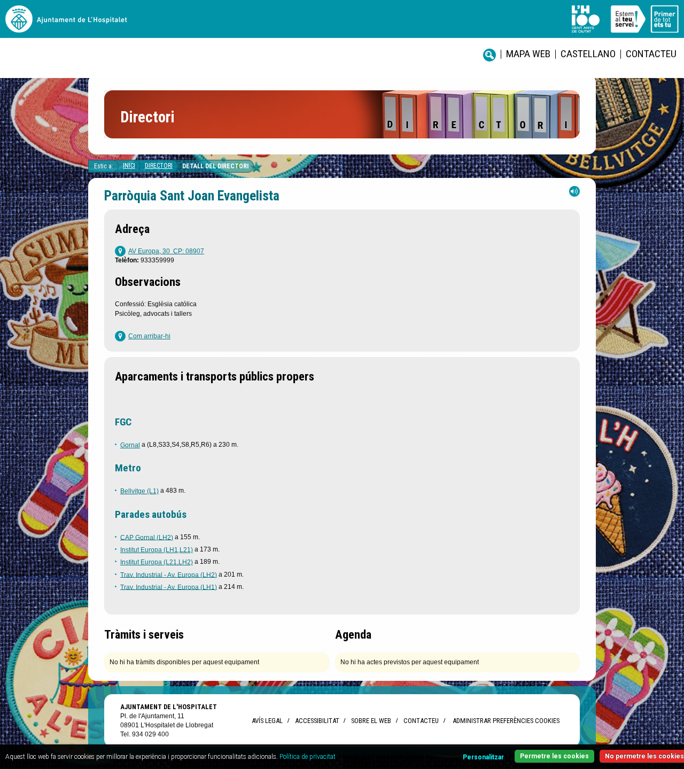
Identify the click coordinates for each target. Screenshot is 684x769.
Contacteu (651, 54)
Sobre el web (371, 721)
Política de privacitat (307, 756)
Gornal (130, 445)
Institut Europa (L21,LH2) (156, 562)
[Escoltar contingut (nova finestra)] (574, 193)
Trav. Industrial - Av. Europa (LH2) (168, 574)
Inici (129, 165)
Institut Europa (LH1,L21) (156, 550)
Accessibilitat (317, 721)
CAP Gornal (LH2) (146, 537)
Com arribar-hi (149, 336)
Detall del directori (215, 166)
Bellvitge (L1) (139, 491)
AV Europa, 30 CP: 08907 (166, 251)
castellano (588, 54)
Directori (159, 165)
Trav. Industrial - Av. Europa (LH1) (168, 587)
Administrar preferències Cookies (506, 721)
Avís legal (267, 721)
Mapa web (528, 54)
